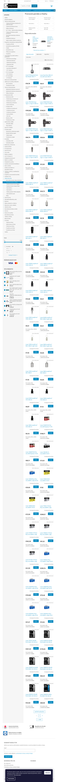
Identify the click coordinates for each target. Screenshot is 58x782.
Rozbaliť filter (12, 255)
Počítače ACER (9, 106)
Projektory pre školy (10, 228)
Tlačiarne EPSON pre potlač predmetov (12, 33)
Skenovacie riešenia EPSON (10, 80)
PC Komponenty (8, 148)
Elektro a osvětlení (9, 160)
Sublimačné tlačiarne (11, 60)
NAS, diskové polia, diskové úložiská (14, 180)
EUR (46, 1)
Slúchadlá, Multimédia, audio (11, 199)
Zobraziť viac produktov (38, 50)
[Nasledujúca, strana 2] (39, 715)
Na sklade (9, 246)
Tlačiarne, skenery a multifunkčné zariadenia (12, 172)
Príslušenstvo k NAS (10, 85)
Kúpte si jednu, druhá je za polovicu (13, 40)
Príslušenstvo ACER (10, 120)
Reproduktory (9, 125)
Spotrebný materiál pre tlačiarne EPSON (13, 36)
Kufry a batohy (8, 166)
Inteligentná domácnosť (10, 158)
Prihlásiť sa (8, 756)
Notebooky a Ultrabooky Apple (12, 131)
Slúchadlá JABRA (9, 123)
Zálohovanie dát (8, 178)
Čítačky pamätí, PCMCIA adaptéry (14, 192)
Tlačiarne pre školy (10, 226)
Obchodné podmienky (8, 765)
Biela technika (8, 218)
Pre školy (7, 220)
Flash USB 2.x (9, 190)
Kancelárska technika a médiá (11, 209)
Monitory (6, 201)
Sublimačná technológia (11, 58)
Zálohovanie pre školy (10, 224)
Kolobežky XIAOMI (10, 143)
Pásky (7, 195)
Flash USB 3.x (9, 188)
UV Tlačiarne (9, 78)
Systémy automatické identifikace (12, 164)
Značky (6, 232)
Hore (40, 719)
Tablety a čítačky (8, 216)
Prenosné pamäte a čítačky (12, 182)
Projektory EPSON (10, 44)
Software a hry (8, 176)
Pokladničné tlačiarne (10, 38)
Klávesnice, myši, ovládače (10, 205)
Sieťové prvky (8, 197)
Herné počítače (10, 114)
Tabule (7, 48)
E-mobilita (7, 139)
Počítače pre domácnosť (12, 108)
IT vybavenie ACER (9, 95)
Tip (7, 252)
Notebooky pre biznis (11, 101)
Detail (36, 82)
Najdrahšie (46, 54)
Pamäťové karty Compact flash (13, 186)
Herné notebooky (10, 104)
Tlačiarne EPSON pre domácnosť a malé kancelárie (13, 24)
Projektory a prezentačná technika (12, 174)
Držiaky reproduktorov (9, 167)
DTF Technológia (9, 66)
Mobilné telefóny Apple (11, 133)
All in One (8, 116)
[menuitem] (5, 10)
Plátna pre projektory (10, 52)
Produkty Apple (8, 129)
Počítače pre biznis (11, 110)
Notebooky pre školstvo (12, 102)
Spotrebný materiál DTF (12, 68)
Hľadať (34, 5)
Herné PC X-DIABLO (9, 127)
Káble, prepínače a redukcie (11, 203)
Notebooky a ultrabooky (10, 144)
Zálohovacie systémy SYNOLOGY (12, 81)
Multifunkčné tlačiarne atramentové (13, 91)
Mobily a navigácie (8, 154)
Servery (6, 211)
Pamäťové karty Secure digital (13, 184)
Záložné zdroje (8, 207)
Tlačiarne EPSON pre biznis (12, 26)
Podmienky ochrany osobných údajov (12, 767)
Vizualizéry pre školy (10, 230)
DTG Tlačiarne (10, 74)
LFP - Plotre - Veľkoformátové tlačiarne (14, 30)
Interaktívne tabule (9, 169)
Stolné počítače (8, 146)
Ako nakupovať (27, 1)
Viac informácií (17, 775)
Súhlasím (47, 773)
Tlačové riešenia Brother (10, 87)
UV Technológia (9, 76)
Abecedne (28, 57)
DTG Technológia (9, 72)
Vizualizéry (8, 53)
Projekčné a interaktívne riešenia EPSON (13, 42)
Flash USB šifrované (11, 193)
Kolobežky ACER (9, 141)
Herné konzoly (8, 150)
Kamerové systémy (9, 213)
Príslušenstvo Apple (10, 137)
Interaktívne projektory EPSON (12, 46)
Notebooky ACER (9, 97)
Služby (6, 17)
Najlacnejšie (39, 54)
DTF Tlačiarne (9, 70)
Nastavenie (11, 778)
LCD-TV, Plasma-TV (8, 156)
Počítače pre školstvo (11, 112)
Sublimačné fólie (10, 64)
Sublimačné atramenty (11, 62)
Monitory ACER (9, 118)
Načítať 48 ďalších (39, 711)
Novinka (8, 250)
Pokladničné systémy (9, 162)
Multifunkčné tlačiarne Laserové (13, 89)
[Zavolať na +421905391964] (6, 1)
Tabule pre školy (9, 222)
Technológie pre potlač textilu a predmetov (11, 56)
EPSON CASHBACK (8, 19)
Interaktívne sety (9, 50)
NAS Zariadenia (9, 83)
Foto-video (7, 152)
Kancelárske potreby (9, 215)
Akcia (8, 248)
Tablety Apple (9, 135)
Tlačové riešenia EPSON (10, 21)
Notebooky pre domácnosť (12, 99)
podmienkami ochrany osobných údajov (24, 753)
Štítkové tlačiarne (10, 28)
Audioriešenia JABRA (9, 122)
